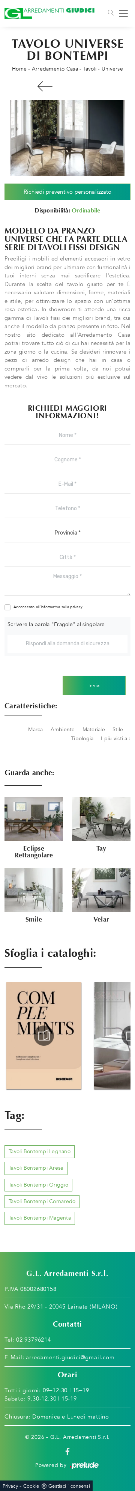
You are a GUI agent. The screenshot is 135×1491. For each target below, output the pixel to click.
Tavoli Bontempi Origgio (38, 1184)
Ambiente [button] (63, 729)
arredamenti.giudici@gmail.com (70, 1357)
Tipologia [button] (82, 738)
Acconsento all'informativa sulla (48, 607)
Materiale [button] (93, 729)
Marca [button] (35, 729)
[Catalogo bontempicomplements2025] (43, 1035)
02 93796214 (33, 1339)
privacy (76, 607)
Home (19, 68)
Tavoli (90, 68)
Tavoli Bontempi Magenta (40, 1217)
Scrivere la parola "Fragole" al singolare (56, 624)
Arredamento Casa (55, 68)
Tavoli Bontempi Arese (36, 1168)
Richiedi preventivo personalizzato (68, 192)
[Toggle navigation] (110, 13)
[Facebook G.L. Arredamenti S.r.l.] (67, 1451)
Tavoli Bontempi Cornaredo (42, 1201)
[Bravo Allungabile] (45, 86)
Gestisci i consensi (69, 1486)
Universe (112, 68)
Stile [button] (117, 729)
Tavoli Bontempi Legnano (39, 1151)
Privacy (10, 1486)
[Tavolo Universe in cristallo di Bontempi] (67, 138)
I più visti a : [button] (115, 738)
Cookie (31, 1486)
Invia (94, 685)
